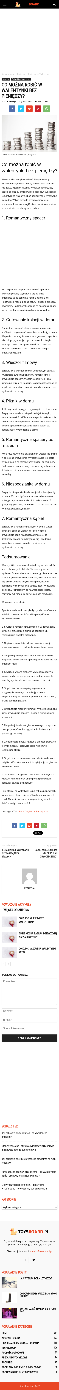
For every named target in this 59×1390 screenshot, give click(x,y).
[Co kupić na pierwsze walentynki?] (9, 922)
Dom (4, 1333)
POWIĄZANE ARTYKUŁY (16, 904)
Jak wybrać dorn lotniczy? (36, 1278)
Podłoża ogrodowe (13, 1352)
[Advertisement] (29, 39)
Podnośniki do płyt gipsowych (20, 1372)
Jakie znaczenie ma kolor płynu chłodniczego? (46, 853)
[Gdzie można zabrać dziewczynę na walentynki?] (9, 937)
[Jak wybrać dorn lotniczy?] (9, 1282)
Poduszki (6, 79)
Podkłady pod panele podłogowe (21, 1367)
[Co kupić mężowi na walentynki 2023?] (9, 952)
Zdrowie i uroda (11, 1337)
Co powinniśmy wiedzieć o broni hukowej (38, 1295)
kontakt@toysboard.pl (41, 1251)
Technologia (9, 1347)
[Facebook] (25, 1260)
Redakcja (11, 101)
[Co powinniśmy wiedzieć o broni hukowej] (9, 1297)
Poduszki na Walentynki (21, 79)
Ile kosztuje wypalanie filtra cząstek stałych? (15, 853)
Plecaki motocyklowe (14, 1357)
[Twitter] (34, 1260)
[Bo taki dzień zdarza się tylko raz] (9, 1313)
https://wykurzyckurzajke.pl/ (33, 811)
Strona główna (8, 74)
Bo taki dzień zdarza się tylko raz (38, 1310)
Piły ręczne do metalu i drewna (20, 1342)
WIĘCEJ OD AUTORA (16, 910)
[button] (54, 4)
